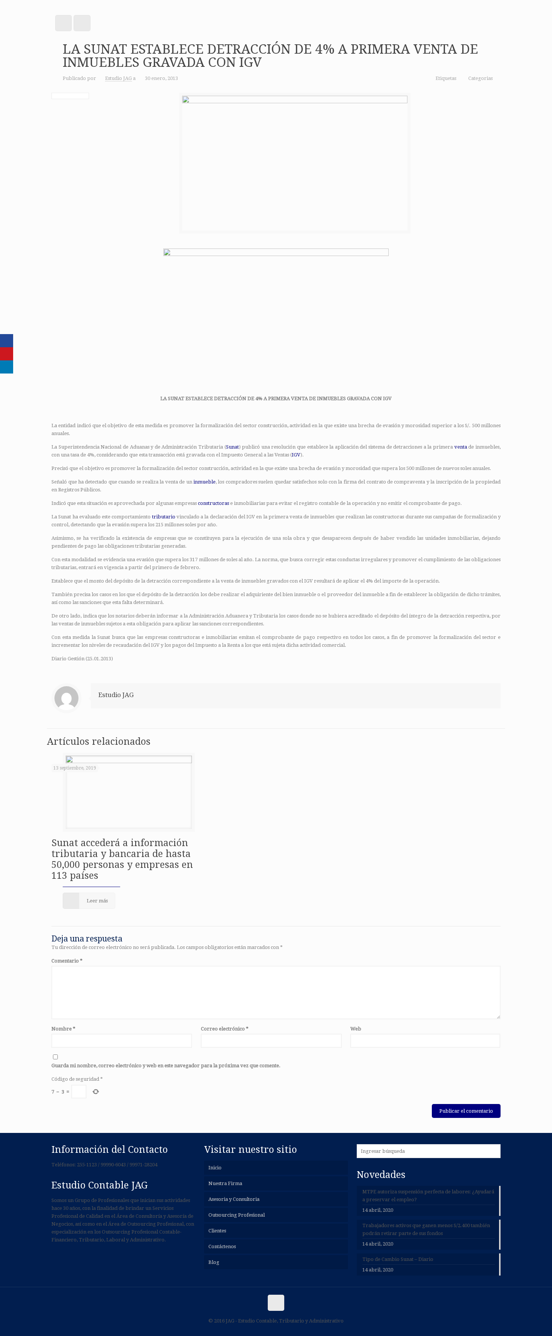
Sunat (232, 447)
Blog (213, 1262)
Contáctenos (222, 1246)
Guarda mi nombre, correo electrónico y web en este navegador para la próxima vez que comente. (166, 1065)
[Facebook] (6, 340)
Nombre (63, 1029)
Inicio (215, 1167)
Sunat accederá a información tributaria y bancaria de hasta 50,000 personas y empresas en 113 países (122, 859)
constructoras (213, 503)
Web (355, 1029)
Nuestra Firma (225, 1183)
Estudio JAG (118, 78)
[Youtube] (6, 353)
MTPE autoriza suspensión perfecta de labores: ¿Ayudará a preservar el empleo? (428, 1195)
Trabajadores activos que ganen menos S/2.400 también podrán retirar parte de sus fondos (426, 1229)
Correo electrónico (225, 1029)
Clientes (217, 1231)
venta (460, 447)
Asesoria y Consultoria (233, 1199)
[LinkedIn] (6, 367)
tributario (163, 517)
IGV (296, 455)
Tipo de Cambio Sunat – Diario (397, 1259)
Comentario (67, 961)
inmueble (204, 482)
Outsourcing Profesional (236, 1215)
